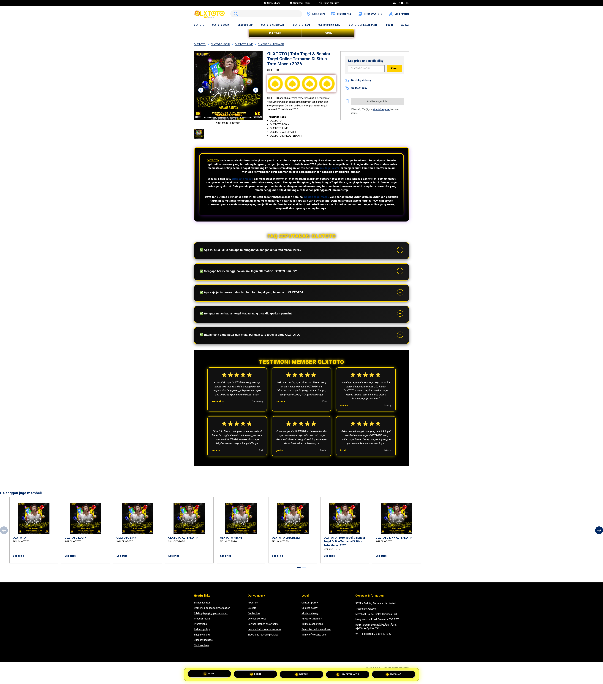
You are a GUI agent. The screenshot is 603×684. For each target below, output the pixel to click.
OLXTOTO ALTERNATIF (273, 25)
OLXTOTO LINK (245, 25)
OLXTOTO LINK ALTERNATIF (363, 25)
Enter (394, 68)
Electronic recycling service (263, 634)
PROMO (211, 673)
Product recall (202, 618)
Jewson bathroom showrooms (264, 629)
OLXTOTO (199, 25)
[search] (266, 13)
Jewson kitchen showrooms (263, 623)
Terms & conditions (312, 623)
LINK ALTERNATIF (349, 674)
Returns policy (202, 629)
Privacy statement (312, 618)
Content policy (310, 602)
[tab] (299, 567)
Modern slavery (310, 613)
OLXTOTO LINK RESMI (329, 25)
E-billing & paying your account (211, 613)
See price (18, 555)
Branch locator (202, 602)
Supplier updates (203, 639)
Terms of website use (314, 634)
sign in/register (381, 109)
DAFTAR (405, 25)
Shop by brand (202, 634)
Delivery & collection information (212, 607)
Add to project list (377, 101)
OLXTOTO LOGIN (221, 25)
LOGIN (389, 25)
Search (235, 13)
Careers (252, 607)
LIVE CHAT (395, 674)
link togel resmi (329, 168)
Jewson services (257, 618)
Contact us (254, 613)
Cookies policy (310, 607)
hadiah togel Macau (316, 197)
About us (253, 602)
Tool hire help (201, 645)
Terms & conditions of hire (316, 629)
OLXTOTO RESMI (301, 25)
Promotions (200, 623)
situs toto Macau (242, 178)
